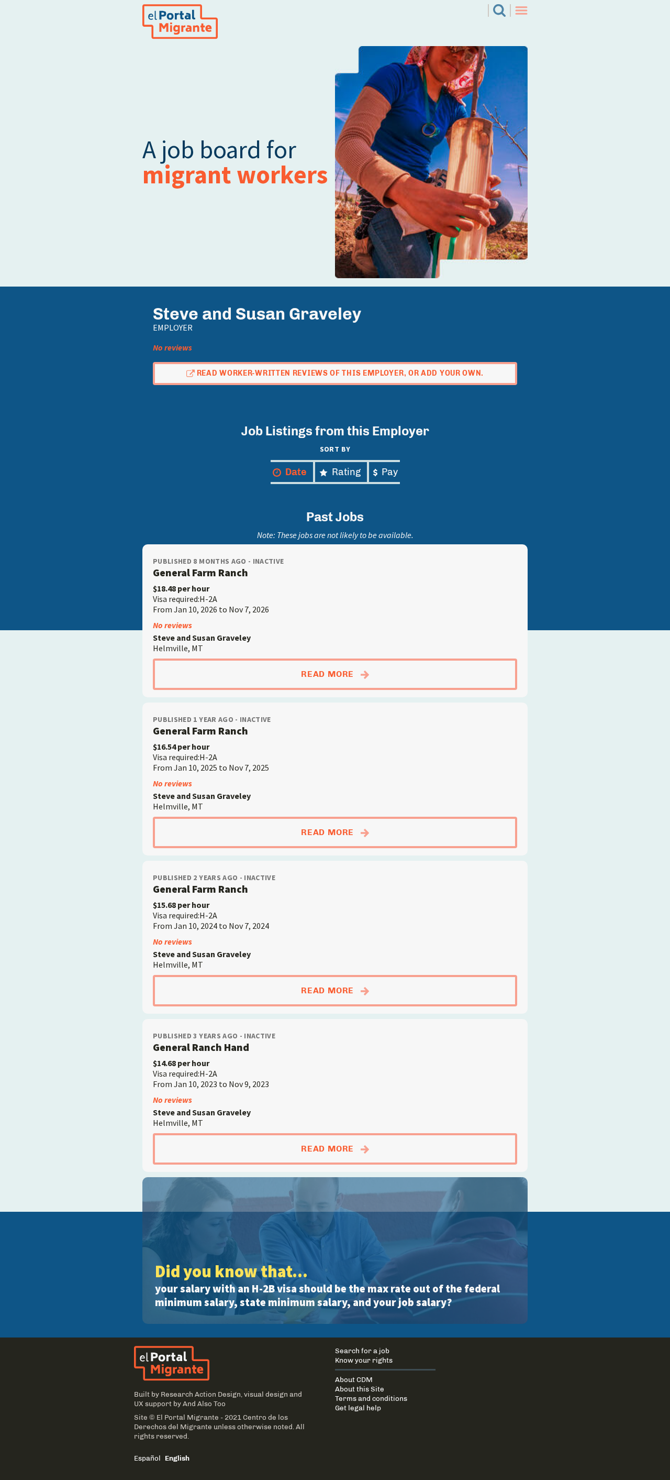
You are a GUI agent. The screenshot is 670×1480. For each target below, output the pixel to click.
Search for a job (362, 1350)
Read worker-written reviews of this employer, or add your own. (340, 373)
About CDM (354, 1379)
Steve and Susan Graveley (202, 637)
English (177, 1458)
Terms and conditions (371, 1398)
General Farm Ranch (200, 572)
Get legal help (358, 1408)
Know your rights (364, 1360)
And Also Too (204, 1403)
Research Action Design (201, 1394)
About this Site (359, 1389)
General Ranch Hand (201, 1047)
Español (147, 1458)
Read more (394, 673)
